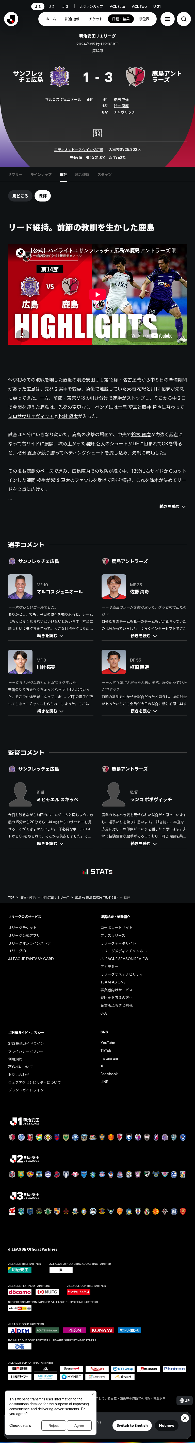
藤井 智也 (151, 407)
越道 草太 (60, 480)
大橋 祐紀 (136, 389)
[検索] (184, 19)
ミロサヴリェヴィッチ (31, 416)
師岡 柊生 (36, 480)
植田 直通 (121, 99)
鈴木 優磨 (121, 105)
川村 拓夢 (160, 389)
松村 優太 (68, 416)
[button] (167, 19)
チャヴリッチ (124, 112)
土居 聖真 (127, 407)
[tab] (15, 174)
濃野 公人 (95, 444)
